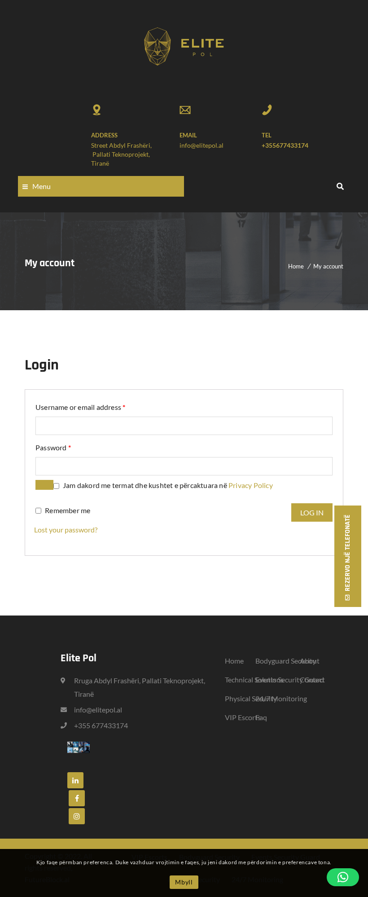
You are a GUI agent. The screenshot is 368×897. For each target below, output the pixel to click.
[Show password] (44, 485)
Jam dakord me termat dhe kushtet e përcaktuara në (168, 485)
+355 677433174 (101, 725)
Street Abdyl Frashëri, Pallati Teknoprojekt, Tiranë (121, 154)
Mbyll (184, 882)
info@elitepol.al (201, 145)
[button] (343, 877)
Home (296, 266)
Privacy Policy (250, 485)
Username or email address (80, 406)
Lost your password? (65, 529)
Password (53, 447)
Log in (312, 512)
